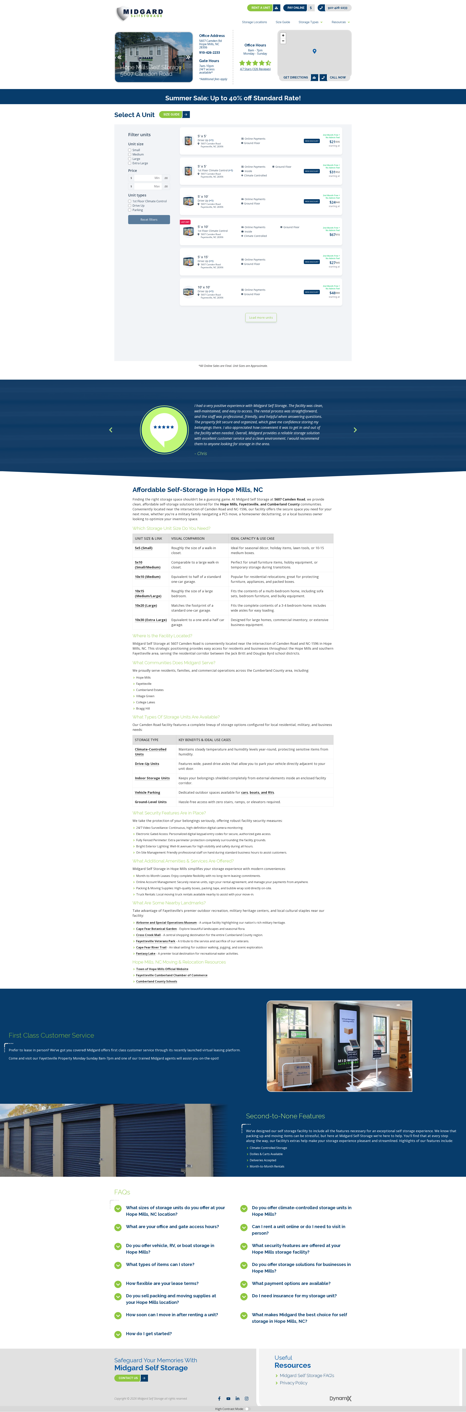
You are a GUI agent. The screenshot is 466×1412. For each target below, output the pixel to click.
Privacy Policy (293, 1382)
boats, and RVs (262, 792)
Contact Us (128, 1378)
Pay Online (296, 7)
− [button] (283, 41)
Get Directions (295, 77)
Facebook (219, 1398)
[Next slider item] (355, 430)
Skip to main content (17, 5)
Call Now (338, 77)
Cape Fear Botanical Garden (156, 929)
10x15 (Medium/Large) (148, 593)
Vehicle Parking (147, 792)
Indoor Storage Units (152, 778)
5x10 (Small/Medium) (147, 564)
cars (244, 792)
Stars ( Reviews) (255, 69)
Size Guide (171, 114)
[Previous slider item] (110, 430)
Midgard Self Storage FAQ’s (307, 1375)
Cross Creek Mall (148, 935)
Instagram (246, 1398)
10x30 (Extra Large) (151, 620)
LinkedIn (237, 1398)
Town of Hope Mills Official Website (162, 969)
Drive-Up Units (147, 763)
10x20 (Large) (146, 605)
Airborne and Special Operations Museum (166, 923)
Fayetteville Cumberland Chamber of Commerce (172, 975)
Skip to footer (12, 10)
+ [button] (283, 35)
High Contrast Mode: (17, 14)
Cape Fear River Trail (151, 947)
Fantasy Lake (145, 954)
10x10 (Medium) (147, 576)
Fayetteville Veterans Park (155, 941)
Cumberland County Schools (156, 981)
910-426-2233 (337, 7)
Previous (119, 57)
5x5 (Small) (143, 548)
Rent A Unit (261, 7)
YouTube (228, 1398)
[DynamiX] (341, 1399)
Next (188, 57)
